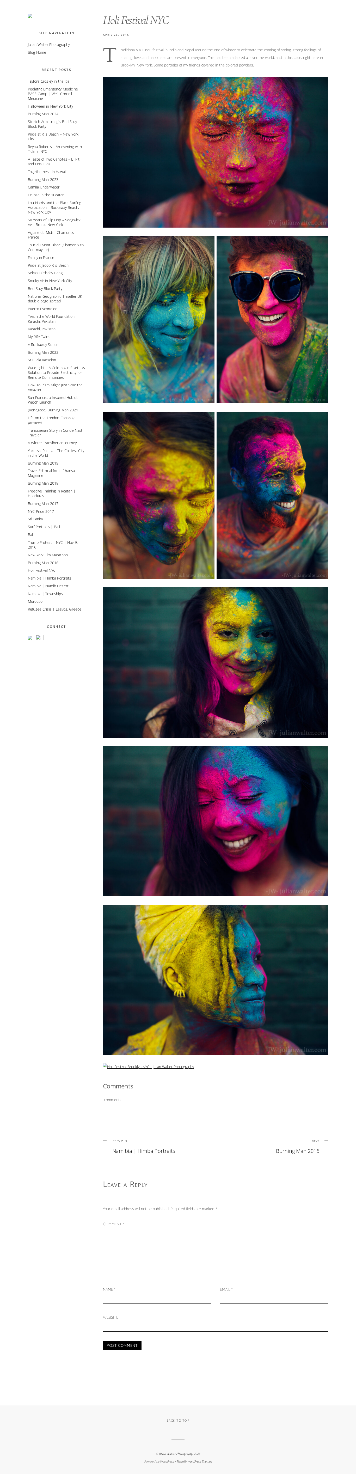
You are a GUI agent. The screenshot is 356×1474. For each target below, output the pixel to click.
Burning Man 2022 (43, 352)
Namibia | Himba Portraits (143, 1147)
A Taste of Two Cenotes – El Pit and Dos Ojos (53, 161)
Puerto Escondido (42, 308)
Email (226, 1289)
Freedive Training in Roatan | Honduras (52, 493)
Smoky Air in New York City (50, 280)
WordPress (167, 1461)
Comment (113, 1224)
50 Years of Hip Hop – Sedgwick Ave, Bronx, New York (54, 222)
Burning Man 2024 (43, 113)
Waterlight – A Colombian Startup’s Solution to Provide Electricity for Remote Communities (56, 372)
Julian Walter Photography (49, 44)
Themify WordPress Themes (194, 1461)
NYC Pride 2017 (41, 511)
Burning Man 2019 (43, 463)
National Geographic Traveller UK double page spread (55, 298)
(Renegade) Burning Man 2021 (53, 409)
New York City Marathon (48, 554)
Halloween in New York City (50, 106)
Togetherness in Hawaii (47, 171)
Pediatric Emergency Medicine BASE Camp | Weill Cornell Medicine (53, 94)
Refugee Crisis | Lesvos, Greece (54, 609)
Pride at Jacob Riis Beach (48, 265)
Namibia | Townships (45, 593)
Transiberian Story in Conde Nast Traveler (55, 432)
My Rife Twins (39, 336)
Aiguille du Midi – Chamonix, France (51, 235)
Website (110, 1317)
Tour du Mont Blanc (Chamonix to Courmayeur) (56, 247)
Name (109, 1289)
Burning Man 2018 (43, 483)
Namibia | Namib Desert (48, 585)
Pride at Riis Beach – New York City (53, 136)
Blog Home (37, 52)
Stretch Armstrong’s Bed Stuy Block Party (52, 124)
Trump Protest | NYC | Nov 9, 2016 (53, 545)
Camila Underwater (43, 187)
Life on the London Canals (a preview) (51, 420)
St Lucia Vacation (42, 359)
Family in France (41, 257)
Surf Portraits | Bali (44, 526)
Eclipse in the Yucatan (46, 194)
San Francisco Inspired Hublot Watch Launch (53, 400)
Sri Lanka (35, 518)
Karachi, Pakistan (42, 328)
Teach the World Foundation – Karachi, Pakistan (53, 319)
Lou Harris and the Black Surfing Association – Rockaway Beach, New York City (54, 207)
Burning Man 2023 (43, 179)
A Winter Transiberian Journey (52, 442)
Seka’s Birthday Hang (45, 272)
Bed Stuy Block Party (45, 288)
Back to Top (178, 1420)
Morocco (35, 601)
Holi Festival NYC (42, 570)
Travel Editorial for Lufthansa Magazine (51, 473)
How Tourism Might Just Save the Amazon (55, 387)
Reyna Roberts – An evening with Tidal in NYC (55, 149)
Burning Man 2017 (43, 503)
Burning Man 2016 (297, 1147)
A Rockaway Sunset (44, 344)
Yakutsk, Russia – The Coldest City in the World (56, 453)
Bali (31, 534)
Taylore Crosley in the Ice (49, 81)
